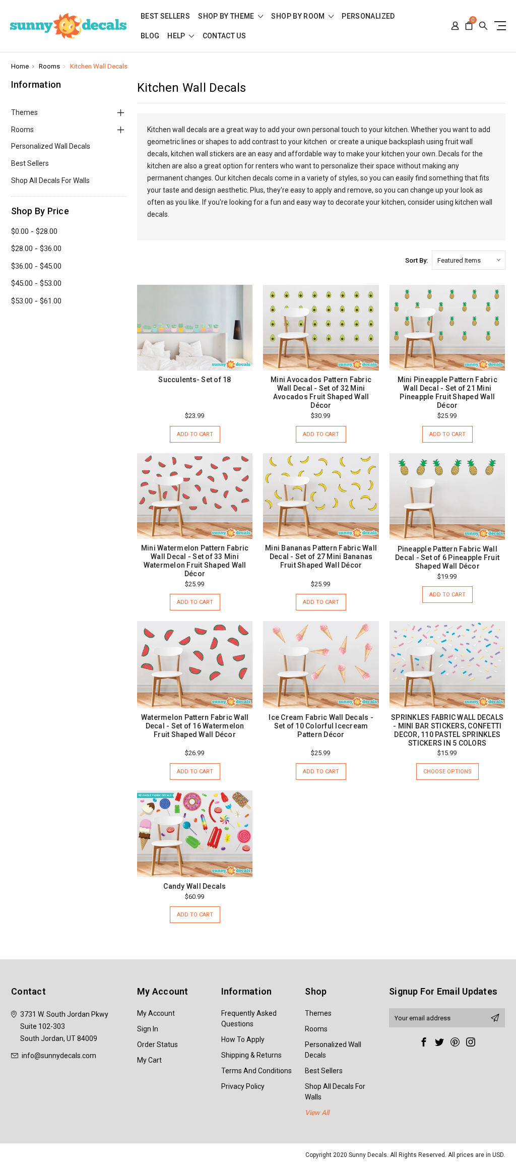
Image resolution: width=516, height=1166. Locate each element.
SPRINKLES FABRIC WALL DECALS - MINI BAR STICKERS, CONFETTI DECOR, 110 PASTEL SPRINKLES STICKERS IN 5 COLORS (447, 730)
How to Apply (243, 1039)
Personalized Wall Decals (50, 146)
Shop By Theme (227, 16)
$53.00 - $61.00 (36, 300)
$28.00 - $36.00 (36, 248)
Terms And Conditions (256, 1071)
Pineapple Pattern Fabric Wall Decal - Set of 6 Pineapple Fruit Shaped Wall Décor (447, 557)
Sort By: (416, 260)
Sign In (147, 1029)
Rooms (22, 130)
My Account (156, 1013)
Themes (24, 112)
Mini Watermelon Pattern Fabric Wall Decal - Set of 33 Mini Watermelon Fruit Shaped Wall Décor (195, 561)
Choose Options (447, 771)
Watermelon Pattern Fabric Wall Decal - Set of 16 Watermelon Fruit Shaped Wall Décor (195, 726)
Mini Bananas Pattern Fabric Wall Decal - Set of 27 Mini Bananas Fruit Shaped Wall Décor (321, 556)
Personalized (368, 16)
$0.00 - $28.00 (34, 231)
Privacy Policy (243, 1086)
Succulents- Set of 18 (194, 380)
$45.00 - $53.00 (36, 283)
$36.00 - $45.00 (36, 266)
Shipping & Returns (251, 1055)
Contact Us (224, 36)
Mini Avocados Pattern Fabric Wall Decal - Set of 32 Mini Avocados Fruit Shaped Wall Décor (321, 392)
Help (177, 36)
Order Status (157, 1044)
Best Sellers (165, 16)
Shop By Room (299, 16)
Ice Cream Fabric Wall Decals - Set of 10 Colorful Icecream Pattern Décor (321, 726)
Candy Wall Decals (194, 886)
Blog (150, 36)
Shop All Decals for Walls (50, 180)
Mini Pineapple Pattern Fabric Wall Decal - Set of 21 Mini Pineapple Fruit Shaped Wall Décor (447, 392)
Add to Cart (195, 434)
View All (317, 1113)
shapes (217, 142)
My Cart (149, 1060)
